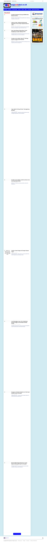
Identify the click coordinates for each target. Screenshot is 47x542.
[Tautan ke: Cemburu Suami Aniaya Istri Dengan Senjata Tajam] (7, 284)
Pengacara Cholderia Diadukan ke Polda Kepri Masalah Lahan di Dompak (20, 393)
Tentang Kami (20, 540)
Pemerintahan (13, 16)
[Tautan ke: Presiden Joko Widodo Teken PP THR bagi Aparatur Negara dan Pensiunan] (7, 72)
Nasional (12, 40)
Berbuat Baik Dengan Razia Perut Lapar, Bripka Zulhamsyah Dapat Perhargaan (19, 463)
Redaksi (24, 540)
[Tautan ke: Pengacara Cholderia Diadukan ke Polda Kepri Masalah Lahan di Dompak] (7, 426)
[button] (42, 1)
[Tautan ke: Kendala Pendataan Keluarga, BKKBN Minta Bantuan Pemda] (7, 17)
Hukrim (12, 111)
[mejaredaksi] (15, 5)
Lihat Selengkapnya (17, 533)
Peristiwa (12, 32)
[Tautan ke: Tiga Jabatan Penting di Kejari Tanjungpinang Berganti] (7, 143)
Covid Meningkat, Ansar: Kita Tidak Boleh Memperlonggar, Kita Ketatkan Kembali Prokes (19, 322)
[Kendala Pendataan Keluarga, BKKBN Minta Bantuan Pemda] (19, 18)
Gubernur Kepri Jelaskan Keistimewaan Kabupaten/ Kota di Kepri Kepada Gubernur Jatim (20, 23)
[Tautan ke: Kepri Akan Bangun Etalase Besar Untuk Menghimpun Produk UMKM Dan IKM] (7, 33)
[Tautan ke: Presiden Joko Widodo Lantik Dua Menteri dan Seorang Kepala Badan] (7, 213)
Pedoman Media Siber (33, 540)
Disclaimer (27, 540)
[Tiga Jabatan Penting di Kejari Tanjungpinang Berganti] (24, 113)
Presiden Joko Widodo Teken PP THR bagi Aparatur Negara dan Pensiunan (19, 39)
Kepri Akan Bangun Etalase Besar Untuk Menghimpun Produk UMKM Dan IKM (19, 31)
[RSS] (42, 538)
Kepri (15, 16)
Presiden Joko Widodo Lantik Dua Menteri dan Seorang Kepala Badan (20, 180)
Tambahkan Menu (14, 1)
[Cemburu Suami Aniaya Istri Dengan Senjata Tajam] (23, 254)
